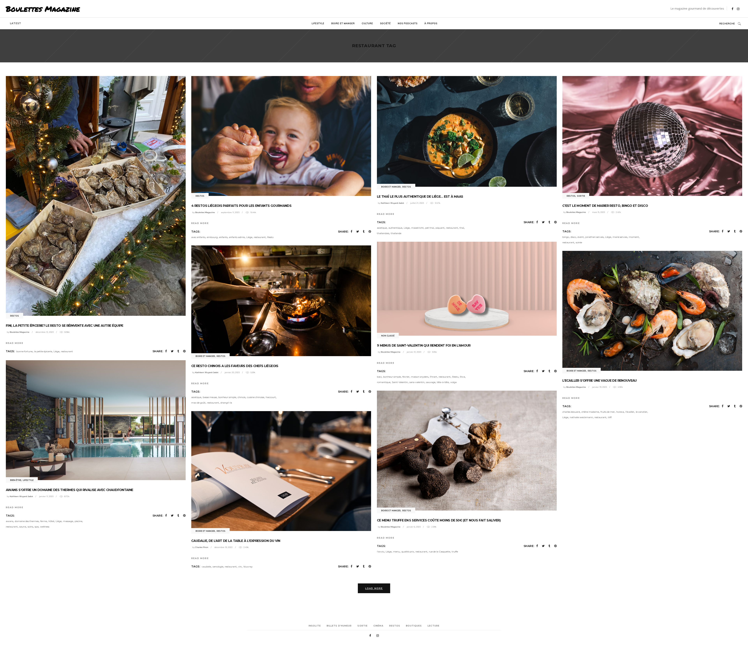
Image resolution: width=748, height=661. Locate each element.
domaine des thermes (27, 521)
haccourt (271, 397)
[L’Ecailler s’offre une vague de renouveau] (652, 311)
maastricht (417, 227)
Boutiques (414, 625)
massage (68, 521)
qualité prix (407, 551)
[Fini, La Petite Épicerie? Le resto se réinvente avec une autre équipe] (96, 196)
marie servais (620, 236)
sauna (22, 526)
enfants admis (237, 237)
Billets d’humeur (339, 625)
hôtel (51, 521)
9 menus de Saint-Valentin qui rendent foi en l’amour (424, 345)
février (405, 376)
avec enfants (198, 237)
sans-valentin (416, 382)
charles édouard (571, 411)
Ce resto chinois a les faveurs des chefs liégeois (234, 366)
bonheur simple (392, 376)
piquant (440, 227)
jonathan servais (594, 236)
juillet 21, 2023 (417, 203)
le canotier (641, 411)
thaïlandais (383, 233)
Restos (14, 316)
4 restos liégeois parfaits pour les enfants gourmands (241, 206)
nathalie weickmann (581, 417)
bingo (565, 236)
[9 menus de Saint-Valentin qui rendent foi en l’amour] (467, 289)
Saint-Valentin (400, 382)
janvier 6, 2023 (414, 527)
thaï (462, 227)
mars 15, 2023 (598, 212)
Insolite (315, 625)
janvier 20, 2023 (232, 372)
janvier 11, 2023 (46, 496)
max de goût (198, 402)
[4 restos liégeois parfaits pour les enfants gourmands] (281, 136)
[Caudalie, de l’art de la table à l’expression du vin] (281, 471)
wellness (44, 526)
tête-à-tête (443, 382)
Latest (15, 23)
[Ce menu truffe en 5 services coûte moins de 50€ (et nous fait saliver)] (467, 451)
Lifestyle (28, 480)
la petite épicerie (43, 351)
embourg (212, 237)
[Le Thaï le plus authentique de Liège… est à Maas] (467, 131)
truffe (455, 551)
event (581, 236)
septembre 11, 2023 (230, 212)
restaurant (67, 351)
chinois (241, 397)
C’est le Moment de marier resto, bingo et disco (605, 206)
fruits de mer (608, 411)
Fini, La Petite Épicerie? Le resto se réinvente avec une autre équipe (64, 325)
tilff (610, 417)
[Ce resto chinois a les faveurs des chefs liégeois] (281, 300)
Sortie (581, 196)
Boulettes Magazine (43, 9)
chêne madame (590, 411)
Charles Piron (201, 547)
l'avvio (380, 551)
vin (240, 566)
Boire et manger (391, 187)
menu (396, 551)
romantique (383, 382)
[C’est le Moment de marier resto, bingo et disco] (652, 136)
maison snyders (419, 376)
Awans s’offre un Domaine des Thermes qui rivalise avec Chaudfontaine (69, 490)
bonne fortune (24, 351)
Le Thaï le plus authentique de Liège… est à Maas (420, 196)
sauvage (430, 382)
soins (30, 526)
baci (379, 376)
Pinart (433, 376)
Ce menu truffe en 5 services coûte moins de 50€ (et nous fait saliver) (439, 520)
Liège (56, 351)
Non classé (387, 335)
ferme (43, 521)
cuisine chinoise (255, 397)
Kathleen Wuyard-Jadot (392, 203)
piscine (78, 521)
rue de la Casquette (439, 551)
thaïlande (396, 233)
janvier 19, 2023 (599, 387)
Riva (462, 376)
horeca (620, 411)
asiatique (382, 227)
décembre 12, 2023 (45, 332)
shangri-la (226, 402)
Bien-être (15, 480)
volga (453, 382)
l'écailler (629, 411)
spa (37, 526)
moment (634, 236)
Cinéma (378, 625)
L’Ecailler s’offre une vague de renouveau (599, 380)
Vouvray (248, 566)
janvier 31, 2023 (414, 352)
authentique (395, 227)
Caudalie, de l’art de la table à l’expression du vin (235, 541)
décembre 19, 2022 (223, 547)
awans (9, 521)
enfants (223, 237)
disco (573, 236)
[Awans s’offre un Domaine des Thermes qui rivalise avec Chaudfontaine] (96, 420)
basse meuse (210, 397)
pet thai (429, 227)
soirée (579, 242)
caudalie (206, 566)
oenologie (218, 566)
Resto (270, 237)
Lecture (433, 625)
